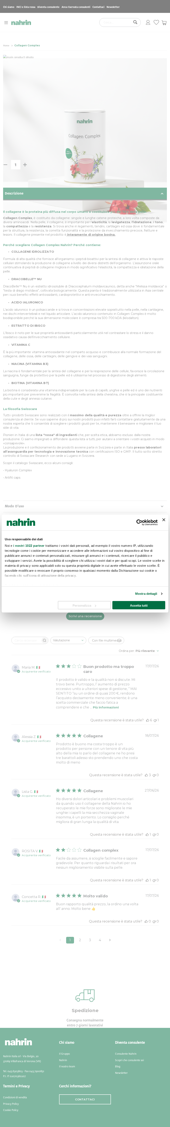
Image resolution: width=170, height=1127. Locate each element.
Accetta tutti (139, 605)
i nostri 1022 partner (29, 545)
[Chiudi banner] (163, 522)
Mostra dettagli (146, 593)
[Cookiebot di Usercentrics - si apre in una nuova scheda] (139, 522)
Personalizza (82, 605)
